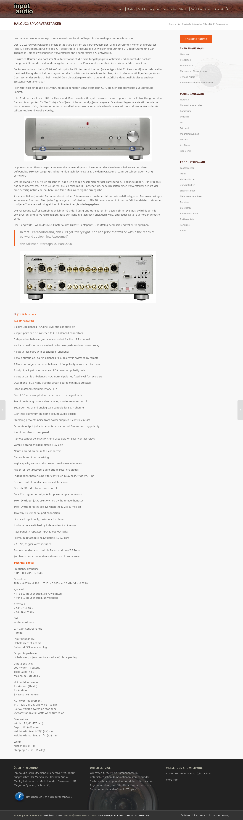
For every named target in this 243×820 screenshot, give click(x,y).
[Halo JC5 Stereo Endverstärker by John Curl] (240, 410)
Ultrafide (184, 116)
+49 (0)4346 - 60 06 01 (53, 815)
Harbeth (184, 99)
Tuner (183, 173)
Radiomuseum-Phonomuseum (196, 82)
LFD (182, 122)
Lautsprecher (187, 167)
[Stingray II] (3, 410)
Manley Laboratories (191, 105)
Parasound (186, 111)
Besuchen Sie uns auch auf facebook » (49, 797)
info (175, 779)
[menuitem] (120, 9)
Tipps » (131, 789)
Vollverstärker (187, 179)
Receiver (184, 202)
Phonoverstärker (189, 213)
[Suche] (226, 9)
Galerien (184, 54)
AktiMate (185, 145)
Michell (183, 139)
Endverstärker (187, 190)
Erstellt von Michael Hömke (136, 815)
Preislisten (185, 59)
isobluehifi (185, 150)
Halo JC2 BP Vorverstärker (37, 23)
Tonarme (185, 224)
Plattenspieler (187, 219)
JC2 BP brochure (26, 314)
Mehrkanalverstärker (191, 196)
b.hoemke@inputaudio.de (110, 815)
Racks (183, 230)
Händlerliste (186, 65)
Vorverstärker (187, 185)
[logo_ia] (23, 9)
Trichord (184, 128)
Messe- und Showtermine (193, 71)
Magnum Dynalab (189, 133)
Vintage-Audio (187, 76)
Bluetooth (185, 207)
